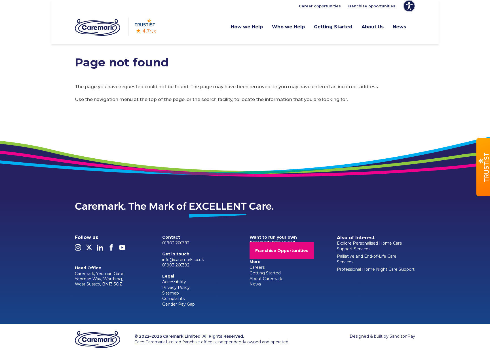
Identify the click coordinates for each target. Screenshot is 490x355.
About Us (373, 27)
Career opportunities (320, 6)
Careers (257, 267)
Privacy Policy (176, 287)
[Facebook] (111, 249)
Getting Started (333, 27)
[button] (483, 167)
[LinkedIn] (100, 249)
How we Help (247, 27)
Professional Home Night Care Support (376, 269)
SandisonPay (402, 336)
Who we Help (288, 27)
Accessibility (174, 281)
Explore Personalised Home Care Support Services (369, 246)
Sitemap (170, 293)
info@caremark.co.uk (183, 259)
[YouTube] (122, 249)
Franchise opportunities (371, 6)
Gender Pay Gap (178, 304)
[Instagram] (78, 249)
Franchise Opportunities (281, 250)
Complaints (173, 298)
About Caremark (266, 278)
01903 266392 (175, 242)
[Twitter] (89, 249)
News (399, 27)
